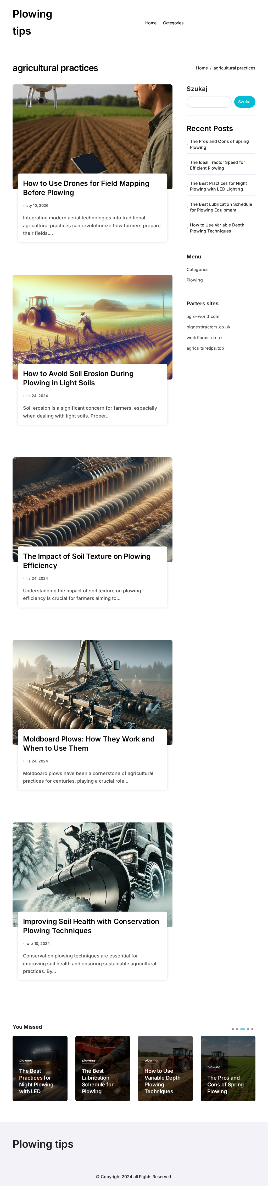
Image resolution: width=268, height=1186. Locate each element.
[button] (247, 1068)
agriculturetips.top (205, 348)
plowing (25, 1060)
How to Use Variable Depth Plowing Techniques (217, 227)
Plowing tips (43, 1144)
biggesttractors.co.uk (209, 326)
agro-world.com (203, 316)
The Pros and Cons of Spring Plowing (219, 144)
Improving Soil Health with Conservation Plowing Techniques (91, 926)
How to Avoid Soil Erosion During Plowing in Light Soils (78, 378)
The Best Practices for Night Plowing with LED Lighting (218, 186)
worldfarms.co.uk (205, 337)
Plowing (195, 280)
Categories (173, 22)
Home (151, 22)
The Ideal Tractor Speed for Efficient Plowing (217, 165)
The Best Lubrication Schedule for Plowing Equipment (221, 207)
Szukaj (197, 89)
